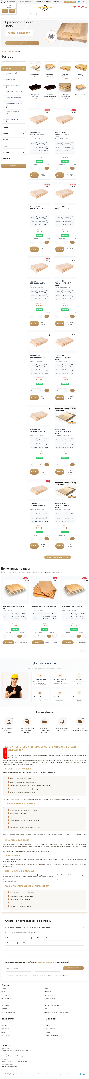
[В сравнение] (46, 111)
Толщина (6, 127)
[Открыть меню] (86, 8)
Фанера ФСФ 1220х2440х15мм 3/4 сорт (37, 357)
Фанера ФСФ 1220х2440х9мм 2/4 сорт (37, 505)
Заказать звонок (70, 1)
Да (5, 11)
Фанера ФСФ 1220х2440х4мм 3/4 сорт (37, 209)
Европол (47, 1002)
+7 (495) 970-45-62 (41, 2)
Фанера (4, 1009)
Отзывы (48, 1032)
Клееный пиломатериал (52, 1005)
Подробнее (22, 43)
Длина (5, 140)
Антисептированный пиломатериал (56, 1012)
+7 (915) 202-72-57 (57, 2)
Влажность (7, 158)
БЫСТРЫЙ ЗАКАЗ (44, 175)
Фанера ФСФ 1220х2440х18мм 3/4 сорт (63, 357)
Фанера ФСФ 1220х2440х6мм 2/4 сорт (62, 135)
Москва (3, 2)
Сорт (5, 146)
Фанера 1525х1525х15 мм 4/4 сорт (73, 607)
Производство (50, 1029)
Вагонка (4, 995)
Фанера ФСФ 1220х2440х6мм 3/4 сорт (62, 209)
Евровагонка (48, 995)
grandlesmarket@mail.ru (9, 1066)
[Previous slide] (86, 651)
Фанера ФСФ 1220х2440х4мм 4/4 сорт (63, 431)
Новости (48, 1022)
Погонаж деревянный (8, 1012)
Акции (3, 1032)
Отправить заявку (73, 968)
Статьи (48, 1025)
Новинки (5, 753)
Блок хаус (47, 991)
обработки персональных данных (57, 975)
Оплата (4, 1025)
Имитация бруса (6, 998)
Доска (3, 988)
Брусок (3, 991)
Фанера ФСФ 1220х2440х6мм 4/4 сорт (63, 505)
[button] (78, 8)
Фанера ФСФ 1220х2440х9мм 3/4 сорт (37, 283)
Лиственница (5, 1005)
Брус (46, 988)
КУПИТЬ (35, 175)
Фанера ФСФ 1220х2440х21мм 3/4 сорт (37, 431)
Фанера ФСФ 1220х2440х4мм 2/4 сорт (37, 135)
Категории (7, 68)
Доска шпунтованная (8, 1002)
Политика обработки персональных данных (51, 1074)
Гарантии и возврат (52, 1035)
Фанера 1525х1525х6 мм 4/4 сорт (13, 607)
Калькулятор (5, 1035)
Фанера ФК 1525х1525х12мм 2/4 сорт (44, 607)
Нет (12, 11)
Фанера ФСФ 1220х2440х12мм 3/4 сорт (63, 283)
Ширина (6, 133)
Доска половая (49, 998)
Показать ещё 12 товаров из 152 (58, 557)
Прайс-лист (5, 1029)
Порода (6, 152)
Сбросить (13, 166)
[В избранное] (50, 112)
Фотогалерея (50, 1039)
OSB (45, 1009)
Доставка (4, 1022)
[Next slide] (82, 651)
